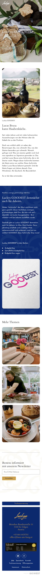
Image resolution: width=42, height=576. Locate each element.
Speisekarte (20, 560)
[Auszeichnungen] (21, 423)
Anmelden (9, 478)
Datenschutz (26, 567)
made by (26, 573)
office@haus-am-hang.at (21, 537)
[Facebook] (24, 556)
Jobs (12, 560)
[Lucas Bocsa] (21, 384)
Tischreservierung (21, 503)
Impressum (15, 567)
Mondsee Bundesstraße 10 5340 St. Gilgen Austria (21, 527)
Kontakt (28, 560)
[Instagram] (18, 556)
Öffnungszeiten (28, 563)
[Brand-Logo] (6, 3)
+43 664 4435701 (21, 534)
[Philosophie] (21, 345)
